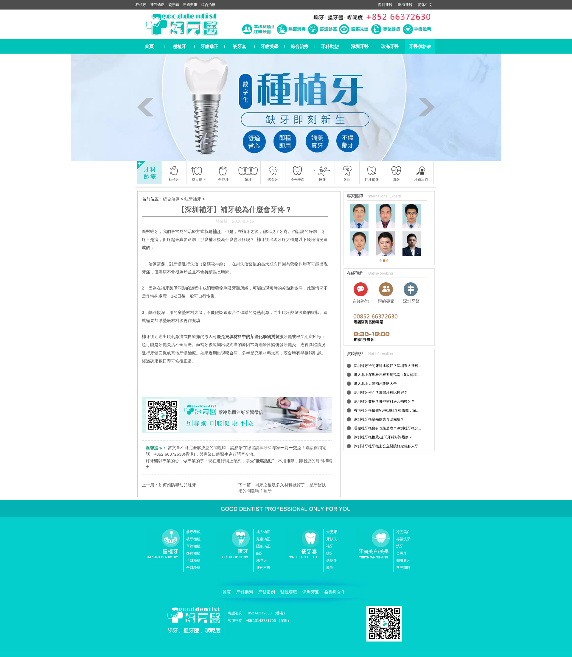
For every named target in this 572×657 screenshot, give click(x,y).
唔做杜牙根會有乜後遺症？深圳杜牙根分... (387, 428)
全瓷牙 (331, 532)
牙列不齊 (263, 568)
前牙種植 (193, 532)
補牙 (329, 546)
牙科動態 (330, 46)
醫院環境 (288, 592)
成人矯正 (263, 532)
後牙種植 (193, 539)
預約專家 (386, 301)
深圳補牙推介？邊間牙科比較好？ (381, 392)
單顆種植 (193, 546)
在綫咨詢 (360, 301)
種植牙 (141, 5)
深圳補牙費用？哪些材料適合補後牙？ (384, 401)
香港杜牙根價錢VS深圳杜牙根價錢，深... (386, 410)
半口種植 (193, 560)
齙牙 (259, 553)
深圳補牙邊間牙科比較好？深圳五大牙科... (387, 366)
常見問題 (403, 568)
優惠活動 (264, 460)
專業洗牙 (403, 539)
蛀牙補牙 (192, 199)
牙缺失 (331, 539)
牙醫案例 (266, 592)
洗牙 (399, 546)
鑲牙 (329, 553)
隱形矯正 (263, 546)
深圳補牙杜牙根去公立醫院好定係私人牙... (387, 446)
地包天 (261, 560)
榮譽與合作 (334, 592)
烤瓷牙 (331, 560)
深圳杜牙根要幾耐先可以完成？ (379, 419)
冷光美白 (403, 532)
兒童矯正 (263, 539)
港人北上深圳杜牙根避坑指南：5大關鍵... (386, 375)
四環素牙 (403, 560)
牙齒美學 (190, 5)
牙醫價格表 (420, 46)
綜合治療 (208, 5)
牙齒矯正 (157, 5)
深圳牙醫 (385, 5)
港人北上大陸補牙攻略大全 (375, 384)
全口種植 (193, 568)
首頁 (149, 46)
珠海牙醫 (405, 5)
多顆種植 (193, 553)
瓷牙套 (173, 5)
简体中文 (425, 5)
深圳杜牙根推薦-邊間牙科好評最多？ (383, 437)
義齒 (329, 568)
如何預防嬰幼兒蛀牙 (177, 484)
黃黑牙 (401, 553)
